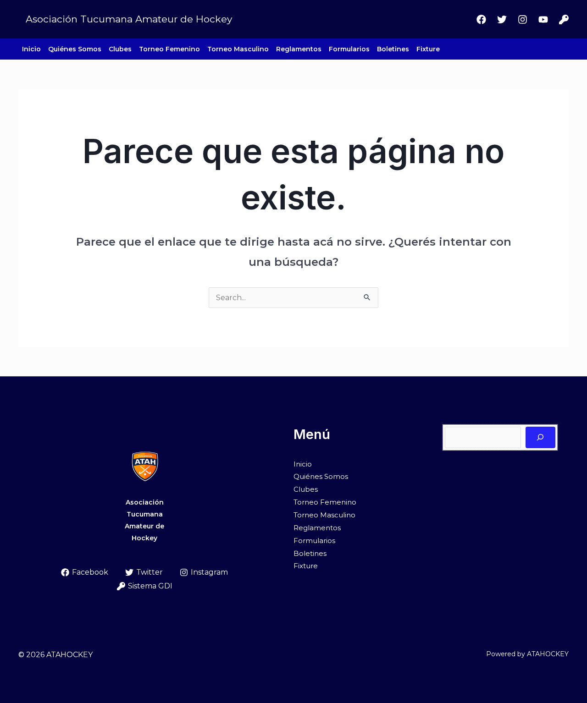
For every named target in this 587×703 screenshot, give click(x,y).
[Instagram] (522, 19)
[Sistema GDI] (564, 19)
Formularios (349, 49)
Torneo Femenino (169, 49)
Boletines (393, 49)
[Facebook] (481, 19)
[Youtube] (543, 19)
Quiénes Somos (74, 49)
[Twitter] (502, 19)
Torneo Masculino (238, 49)
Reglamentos (298, 49)
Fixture (428, 49)
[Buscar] (540, 437)
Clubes (120, 49)
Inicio (31, 49)
